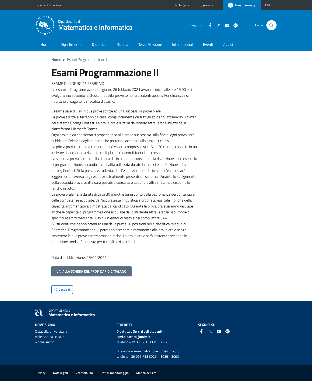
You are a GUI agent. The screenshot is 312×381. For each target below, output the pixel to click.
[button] (62, 289)
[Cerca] (271, 25)
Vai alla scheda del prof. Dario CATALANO (91, 271)
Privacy (40, 372)
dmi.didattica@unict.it (133, 336)
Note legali (60, 372)
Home (45, 44)
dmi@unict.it (169, 351)
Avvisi (228, 44)
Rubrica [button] (180, 5)
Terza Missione (150, 44)
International (182, 44)
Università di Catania (48, 5)
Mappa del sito (146, 372)
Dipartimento (71, 44)
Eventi (208, 44)
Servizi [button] (205, 5)
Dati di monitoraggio (115, 372)
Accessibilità (84, 372)
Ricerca (122, 44)
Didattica (99, 44)
